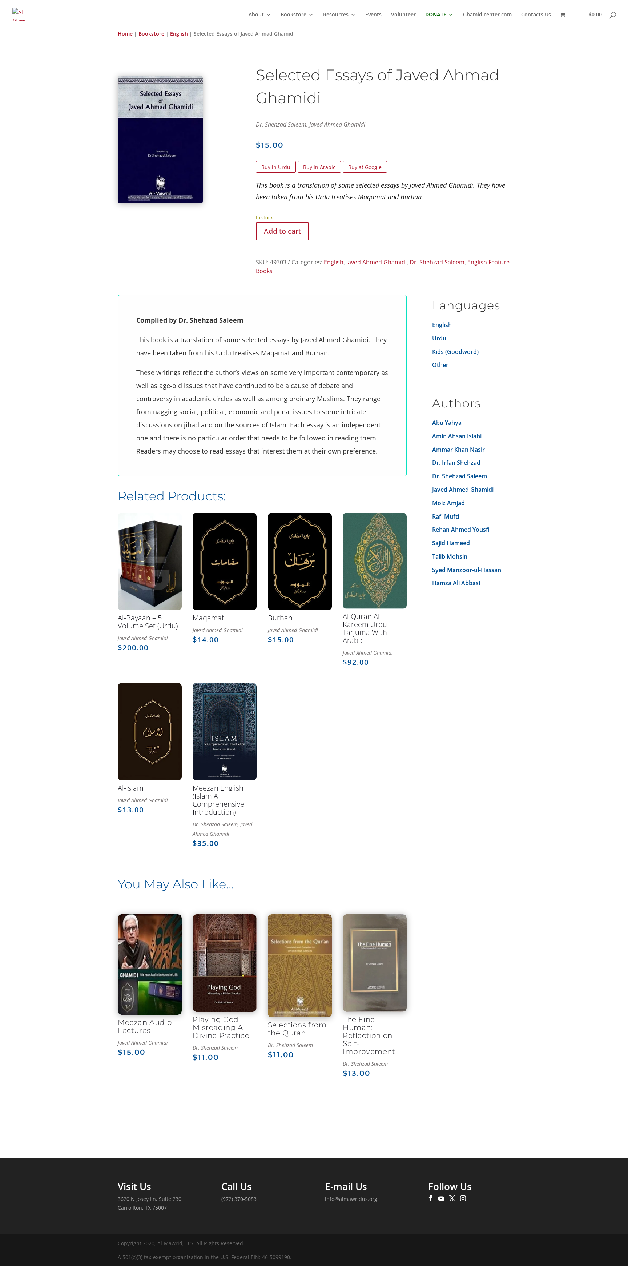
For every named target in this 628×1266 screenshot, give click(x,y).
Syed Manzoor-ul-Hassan (466, 570)
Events (373, 15)
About (256, 15)
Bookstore (293, 15)
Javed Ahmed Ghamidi (376, 262)
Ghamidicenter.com (487, 15)
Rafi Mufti (445, 516)
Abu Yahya (447, 423)
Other (440, 365)
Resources (336, 15)
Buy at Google (365, 167)
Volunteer (403, 15)
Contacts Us (536, 15)
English (179, 33)
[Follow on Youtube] (441, 1199)
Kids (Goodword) (455, 352)
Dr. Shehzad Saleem (437, 262)
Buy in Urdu (275, 167)
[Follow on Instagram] (463, 1199)
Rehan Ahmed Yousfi (461, 530)
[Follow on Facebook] (430, 1199)
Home (125, 33)
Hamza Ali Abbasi (456, 583)
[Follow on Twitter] (452, 1199)
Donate (435, 15)
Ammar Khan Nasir (458, 450)
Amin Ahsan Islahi (457, 436)
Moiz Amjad (448, 503)
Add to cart (282, 231)
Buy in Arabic (319, 167)
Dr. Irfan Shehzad (456, 463)
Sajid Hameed (451, 543)
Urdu (439, 338)
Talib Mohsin (449, 556)
